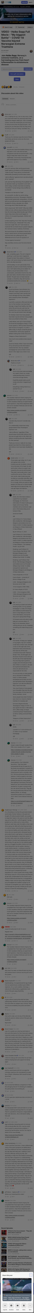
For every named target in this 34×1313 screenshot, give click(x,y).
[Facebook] (11, 1305)
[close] (31, 1275)
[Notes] (23, 1305)
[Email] (17, 1305)
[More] (30, 1305)
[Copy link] (5, 1305)
